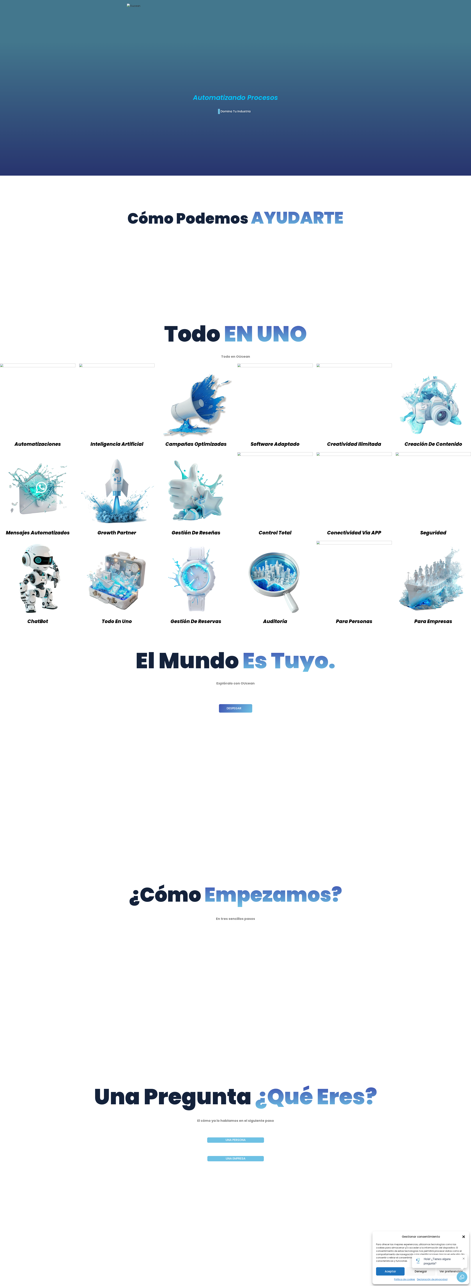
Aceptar (390, 1271)
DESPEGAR (234, 708)
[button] (463, 1237)
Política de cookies (404, 1279)
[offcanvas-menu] (341, 6)
